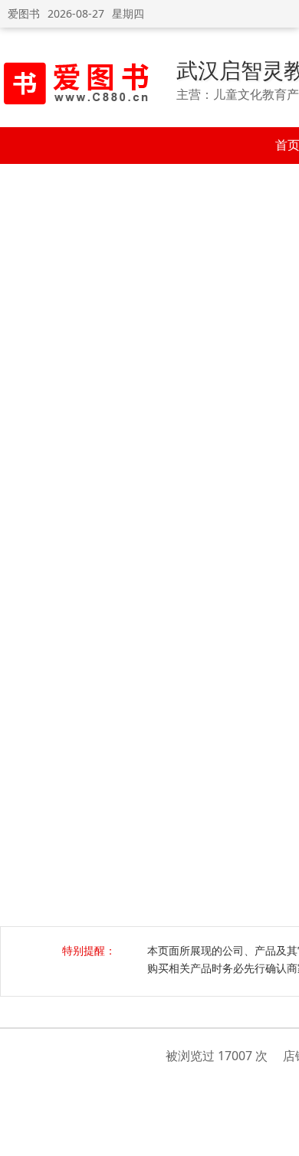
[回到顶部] (279, 1136)
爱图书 (24, 13)
